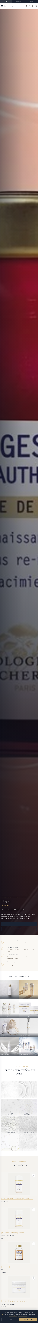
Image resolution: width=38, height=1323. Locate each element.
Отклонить (10, 1319)
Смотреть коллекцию (19, 923)
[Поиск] (26, 6)
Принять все (28, 1319)
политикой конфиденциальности (18, 1315)
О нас (19, 928)
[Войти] (29, 6)
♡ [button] (33, 1175)
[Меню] (2, 6)
